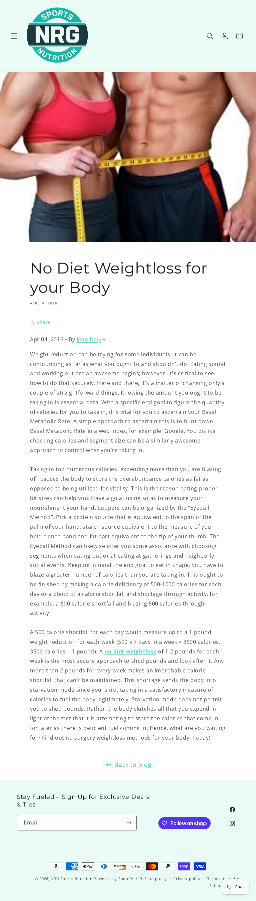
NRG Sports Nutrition (71, 878)
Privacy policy (187, 878)
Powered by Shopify (113, 878)
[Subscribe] (129, 822)
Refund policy (153, 878)
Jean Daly (89, 339)
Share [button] (44, 322)
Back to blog (132, 765)
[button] (14, 36)
